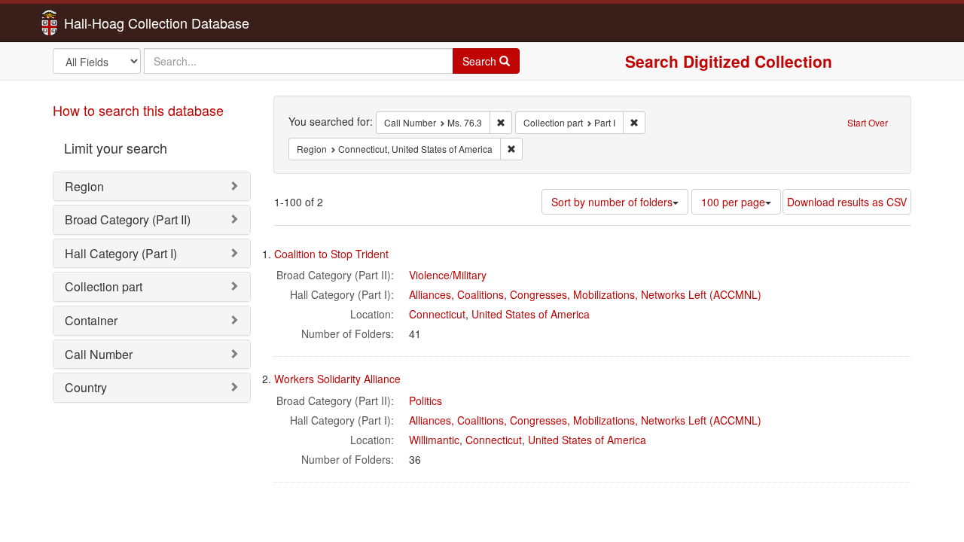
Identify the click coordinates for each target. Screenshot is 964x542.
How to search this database (138, 110)
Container (91, 320)
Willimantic (434, 439)
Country (86, 387)
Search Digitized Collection (728, 61)
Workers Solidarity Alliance (337, 378)
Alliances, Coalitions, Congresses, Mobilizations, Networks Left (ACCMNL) (585, 294)
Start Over (867, 122)
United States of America (530, 313)
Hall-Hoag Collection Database (109, 22)
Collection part (103, 286)
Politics (425, 400)
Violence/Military (448, 274)
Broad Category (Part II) (128, 219)
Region (84, 186)
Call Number (99, 354)
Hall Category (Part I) (121, 253)
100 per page (733, 201)
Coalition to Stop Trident (331, 253)
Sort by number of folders (612, 201)
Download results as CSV (847, 201)
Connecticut (437, 313)
